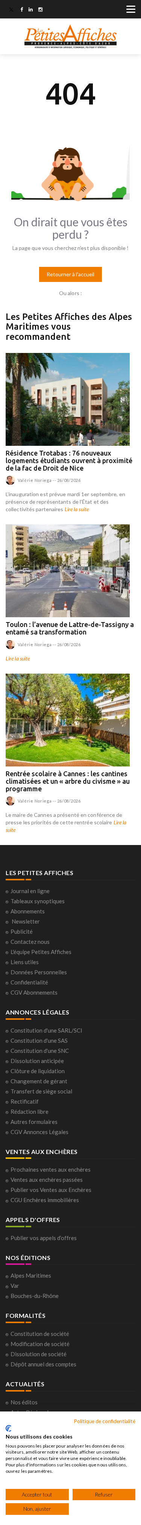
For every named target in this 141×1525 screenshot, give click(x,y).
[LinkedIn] (30, 10)
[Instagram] (40, 10)
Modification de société (40, 1343)
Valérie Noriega (35, 480)
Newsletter (26, 921)
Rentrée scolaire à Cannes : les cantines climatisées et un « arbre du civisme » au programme (68, 781)
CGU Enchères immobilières (45, 1199)
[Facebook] (21, 10)
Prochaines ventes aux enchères (51, 1169)
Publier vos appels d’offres (44, 1237)
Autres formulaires (34, 1121)
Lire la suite (77, 509)
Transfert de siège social (41, 1091)
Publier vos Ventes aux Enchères (51, 1189)
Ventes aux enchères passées (47, 1179)
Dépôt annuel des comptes (43, 1364)
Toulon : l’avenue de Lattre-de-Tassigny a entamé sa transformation (70, 628)
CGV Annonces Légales (39, 1131)
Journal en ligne (30, 890)
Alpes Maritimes (31, 1275)
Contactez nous (30, 941)
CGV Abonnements (34, 992)
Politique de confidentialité (104, 1421)
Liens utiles (25, 962)
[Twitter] (11, 10)
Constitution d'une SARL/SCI (46, 1030)
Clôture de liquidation (38, 1071)
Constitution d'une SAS (39, 1040)
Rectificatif (25, 1101)
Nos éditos (24, 1402)
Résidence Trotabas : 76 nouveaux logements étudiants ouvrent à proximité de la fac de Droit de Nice (69, 460)
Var (15, 1285)
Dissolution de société (39, 1354)
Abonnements (28, 911)
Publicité (22, 931)
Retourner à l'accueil (70, 274)
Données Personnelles (39, 972)
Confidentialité (29, 982)
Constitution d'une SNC (40, 1050)
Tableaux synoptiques (38, 901)
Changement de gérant (39, 1081)
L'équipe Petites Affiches (41, 951)
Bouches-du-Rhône (35, 1295)
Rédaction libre (30, 1111)
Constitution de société (40, 1333)
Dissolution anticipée (37, 1060)
